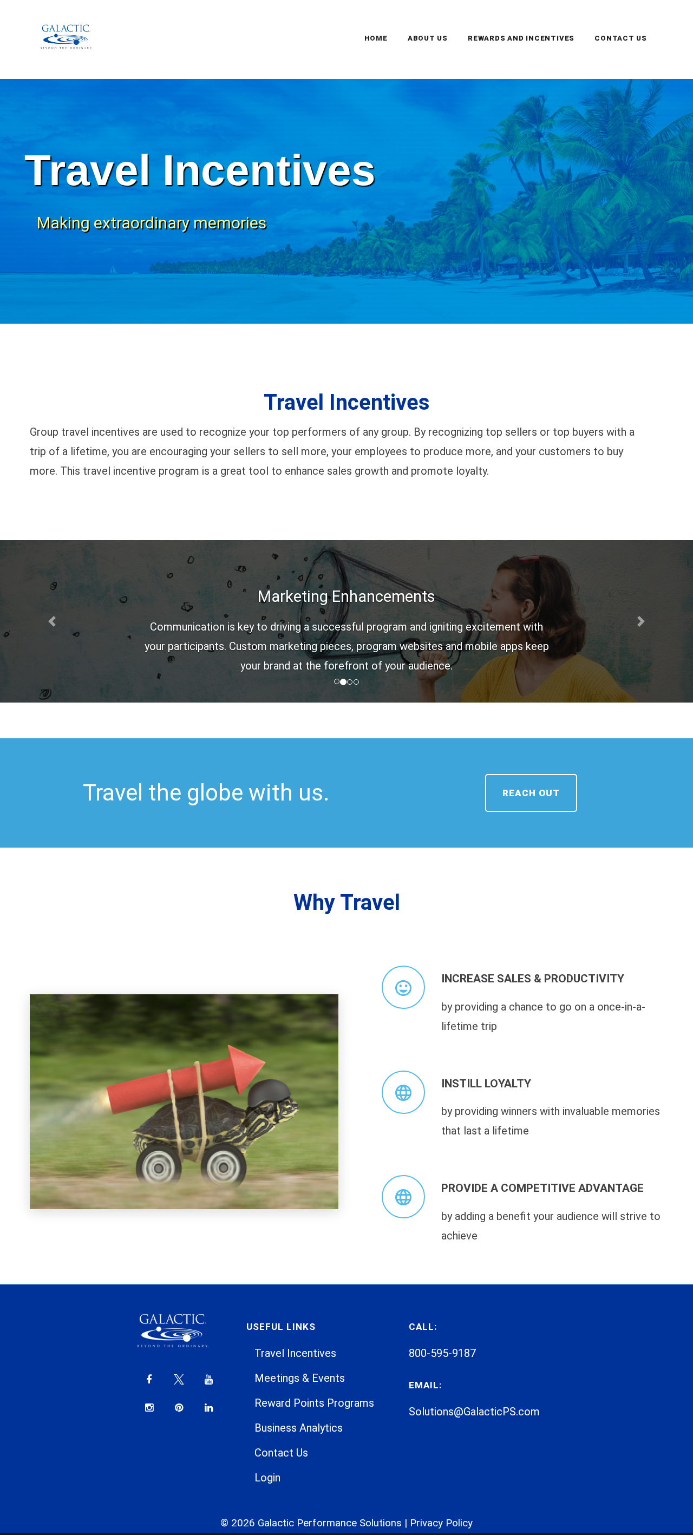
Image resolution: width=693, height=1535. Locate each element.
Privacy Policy (441, 1523)
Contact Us (281, 1452)
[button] (52, 621)
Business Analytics (298, 1427)
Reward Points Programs (314, 1402)
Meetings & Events (299, 1378)
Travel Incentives (295, 1353)
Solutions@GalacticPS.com (474, 1411)
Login (267, 1477)
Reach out (531, 793)
